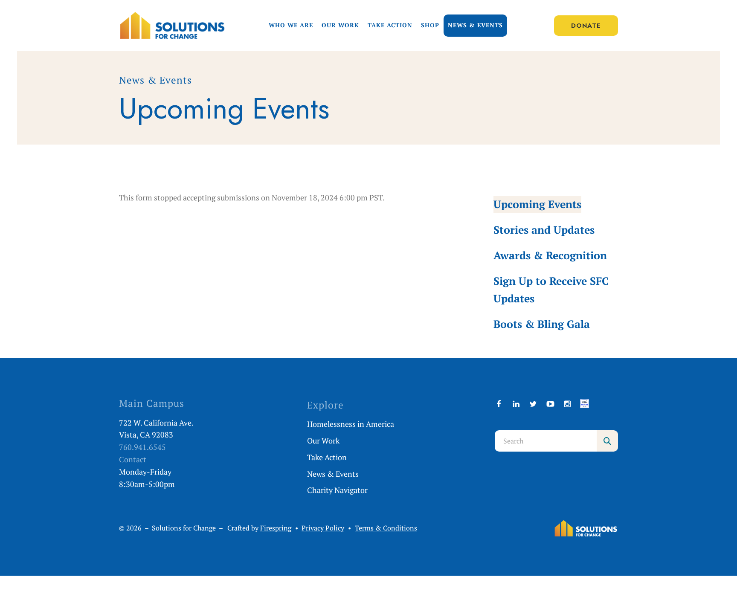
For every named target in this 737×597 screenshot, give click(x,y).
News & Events (475, 25)
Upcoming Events (537, 204)
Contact (132, 459)
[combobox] (546, 441)
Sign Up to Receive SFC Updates (551, 289)
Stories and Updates (544, 230)
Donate (586, 25)
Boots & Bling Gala (541, 324)
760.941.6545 (142, 447)
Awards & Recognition (550, 255)
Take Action (390, 25)
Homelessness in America (350, 424)
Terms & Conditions (386, 528)
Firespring (275, 528)
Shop (430, 25)
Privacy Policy (323, 528)
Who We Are (291, 25)
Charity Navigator (337, 490)
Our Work (340, 25)
